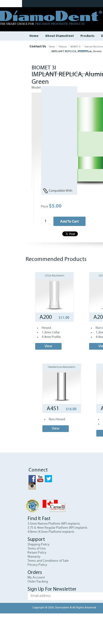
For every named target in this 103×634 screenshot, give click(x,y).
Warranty (34, 557)
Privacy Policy (37, 565)
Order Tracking (38, 582)
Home (34, 36)
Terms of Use (37, 548)
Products (87, 36)
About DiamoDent (59, 36)
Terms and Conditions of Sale (48, 561)
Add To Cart (69, 221)
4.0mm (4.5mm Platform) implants (51, 532)
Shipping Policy (39, 544)
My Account (36, 577)
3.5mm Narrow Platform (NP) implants (54, 524)
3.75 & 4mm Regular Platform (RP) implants (57, 528)
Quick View (54, 288)
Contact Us (37, 46)
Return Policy (37, 553)
